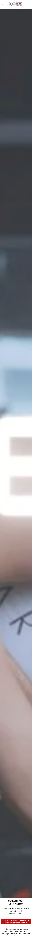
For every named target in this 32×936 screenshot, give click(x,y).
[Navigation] (2, 4)
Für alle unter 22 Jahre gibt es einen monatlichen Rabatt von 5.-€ (16, 921)
